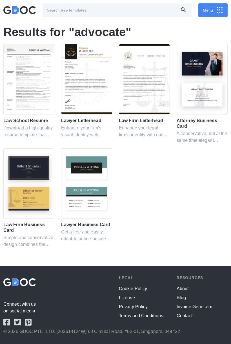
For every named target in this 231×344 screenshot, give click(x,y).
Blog (181, 297)
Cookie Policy (133, 288)
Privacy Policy (133, 306)
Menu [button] (208, 10)
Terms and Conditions (141, 315)
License (127, 297)
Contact (184, 315)
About (183, 288)
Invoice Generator (195, 306)
